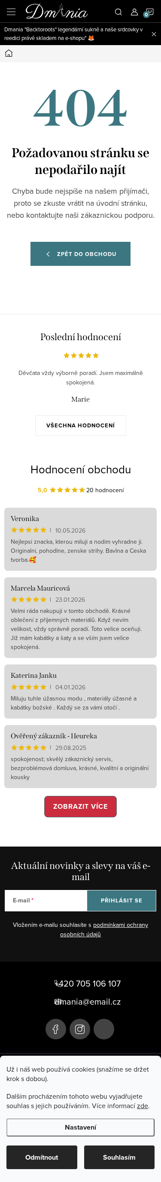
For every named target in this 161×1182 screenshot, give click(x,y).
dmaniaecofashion (80, 1029)
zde (142, 1105)
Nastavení (80, 1127)
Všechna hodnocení (80, 425)
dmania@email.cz (88, 1001)
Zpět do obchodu (86, 254)
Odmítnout (41, 1157)
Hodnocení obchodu (80, 469)
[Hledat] (118, 11)
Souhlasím (119, 1157)
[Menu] (11, 11)
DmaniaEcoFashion (56, 1029)
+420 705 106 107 (88, 983)
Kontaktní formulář (104, 1029)
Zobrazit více (80, 806)
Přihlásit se (122, 900)
